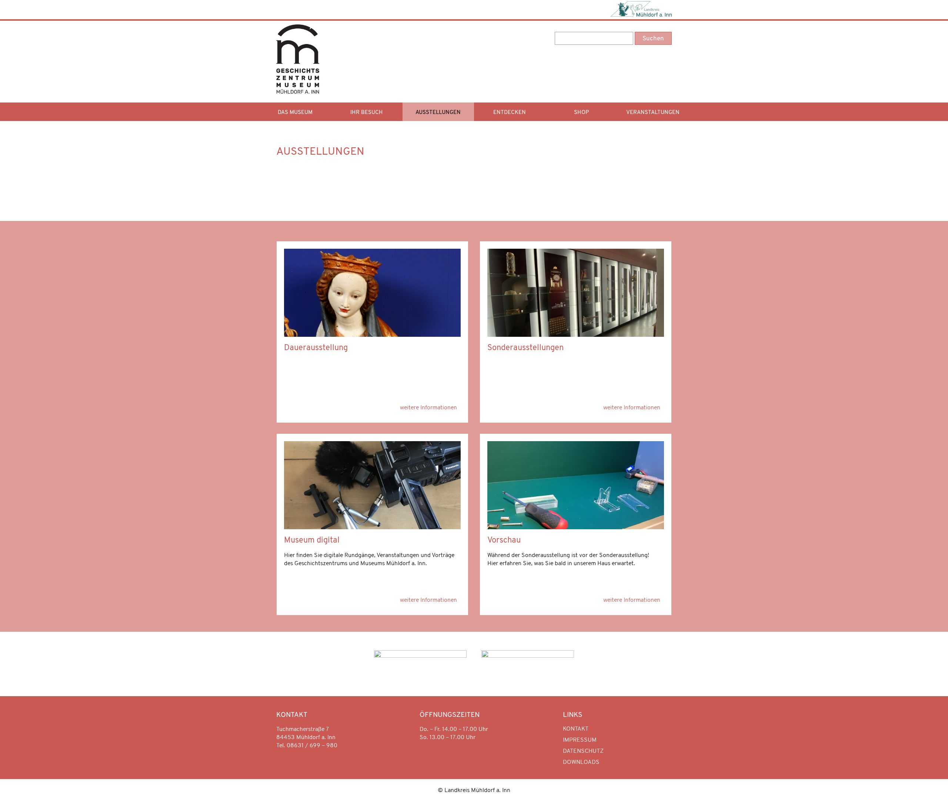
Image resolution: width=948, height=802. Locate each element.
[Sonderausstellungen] (575, 335)
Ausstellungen (438, 112)
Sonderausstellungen (525, 348)
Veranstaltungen (653, 112)
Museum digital (312, 540)
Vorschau (504, 540)
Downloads (581, 762)
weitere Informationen (428, 408)
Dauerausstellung (316, 348)
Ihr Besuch (366, 112)
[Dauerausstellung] (372, 335)
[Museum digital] (372, 528)
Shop (581, 112)
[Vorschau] (575, 528)
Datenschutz (583, 751)
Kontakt (575, 729)
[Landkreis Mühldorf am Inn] (641, 9)
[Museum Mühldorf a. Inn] (297, 90)
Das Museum (295, 112)
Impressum (580, 740)
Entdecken (509, 112)
